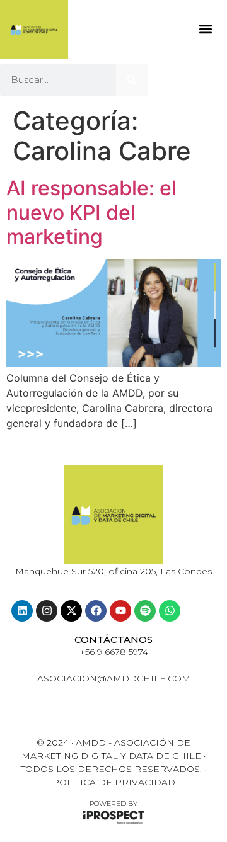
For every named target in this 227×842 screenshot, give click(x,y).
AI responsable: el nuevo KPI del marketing (91, 212)
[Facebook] (96, 611)
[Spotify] (145, 611)
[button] (205, 29)
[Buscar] (132, 80)
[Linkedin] (22, 611)
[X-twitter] (71, 611)
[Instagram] (46, 611)
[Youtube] (120, 611)
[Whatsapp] (169, 611)
